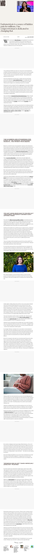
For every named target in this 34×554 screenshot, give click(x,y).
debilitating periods (7, 110)
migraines (12, 110)
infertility (19, 110)
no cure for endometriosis (10, 157)
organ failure (27, 110)
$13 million (26, 101)
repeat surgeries (11, 479)
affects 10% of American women (22, 151)
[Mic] (3, 3)
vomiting (15, 110)
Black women (30, 519)
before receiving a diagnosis (24, 317)
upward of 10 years (13, 318)
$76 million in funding (17, 183)
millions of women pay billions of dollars (16, 219)
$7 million (15, 101)
